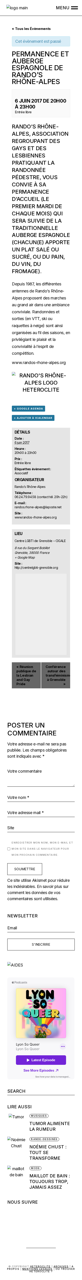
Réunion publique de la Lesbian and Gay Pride (26, 675)
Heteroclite (40, 1266)
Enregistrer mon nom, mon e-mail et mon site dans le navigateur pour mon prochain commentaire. (42, 848)
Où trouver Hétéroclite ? (52, 1270)
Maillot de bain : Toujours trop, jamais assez (49, 1181)
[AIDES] (40, 965)
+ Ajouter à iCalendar (33, 417)
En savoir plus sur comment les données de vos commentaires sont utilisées (37, 892)
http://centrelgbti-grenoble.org (36, 567)
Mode (35, 1168)
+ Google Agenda (28, 408)
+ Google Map (25, 557)
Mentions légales (37, 1268)
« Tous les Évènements (31, 29)
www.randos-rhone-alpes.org (39, 362)
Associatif (21, 473)
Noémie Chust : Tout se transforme (48, 1152)
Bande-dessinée (44, 1139)
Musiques (39, 1115)
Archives (61, 1266)
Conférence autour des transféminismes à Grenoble (58, 675)
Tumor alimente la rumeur (49, 1126)
